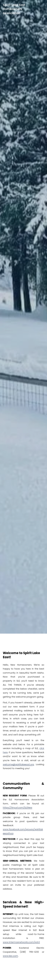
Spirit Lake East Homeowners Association (14, 9)
